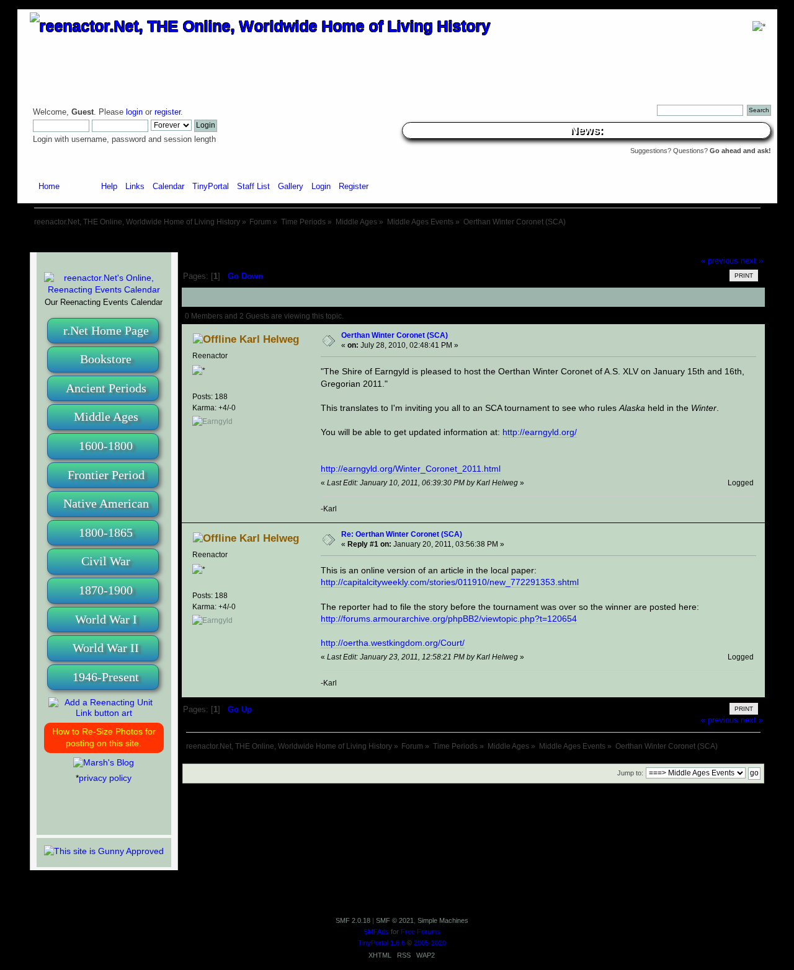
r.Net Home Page (106, 330)
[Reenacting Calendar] (104, 289)
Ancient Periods (106, 388)
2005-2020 (430, 942)
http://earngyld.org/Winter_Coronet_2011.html (411, 469)
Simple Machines (442, 920)
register (167, 112)
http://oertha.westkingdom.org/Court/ (393, 643)
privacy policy (105, 778)
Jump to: (630, 773)
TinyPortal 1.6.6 (381, 942)
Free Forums (420, 931)
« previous (719, 261)
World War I (106, 619)
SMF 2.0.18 (353, 920)
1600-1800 (106, 445)
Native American (106, 503)
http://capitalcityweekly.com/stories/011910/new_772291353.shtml (450, 582)
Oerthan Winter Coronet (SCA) (394, 335)
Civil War (105, 561)
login (134, 112)
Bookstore (106, 359)
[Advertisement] (397, 240)
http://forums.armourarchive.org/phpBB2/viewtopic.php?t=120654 (449, 619)
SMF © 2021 (395, 920)
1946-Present (106, 677)
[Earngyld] (212, 421)
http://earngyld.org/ (539, 432)
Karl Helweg (269, 339)
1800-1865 (106, 532)
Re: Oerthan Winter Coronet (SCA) (401, 534)
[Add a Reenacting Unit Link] (103, 713)
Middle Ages (106, 416)
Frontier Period (106, 475)
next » (752, 261)
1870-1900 (106, 590)
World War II (106, 648)
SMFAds (376, 931)
